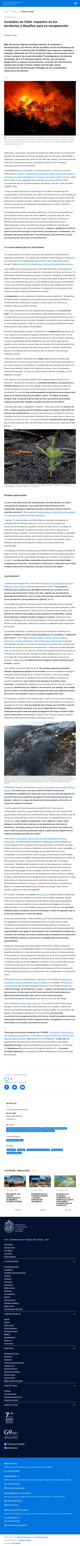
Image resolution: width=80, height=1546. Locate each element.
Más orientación (12, 1505)
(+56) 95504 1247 (13, 1521)
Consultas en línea (10, 1394)
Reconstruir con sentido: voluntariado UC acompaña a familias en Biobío (14, 1197)
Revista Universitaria (11, 1331)
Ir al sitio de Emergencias (16, 1488)
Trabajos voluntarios (14, 1179)
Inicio (6, 12)
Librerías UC (8, 1360)
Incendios (11, 1150)
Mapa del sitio (11, 1448)
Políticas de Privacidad (14, 1444)
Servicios (9, 1348)
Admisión (7, 1297)
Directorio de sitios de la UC (13, 1397)
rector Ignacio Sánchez (14, 207)
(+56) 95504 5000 (13, 1484)
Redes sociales (9, 1325)
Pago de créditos (9, 1375)
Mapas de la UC (9, 1306)
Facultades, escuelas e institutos (14, 1273)
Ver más (19, 1210)
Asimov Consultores (23, 1537)
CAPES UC (43, 894)
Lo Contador (8, 1253)
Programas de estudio (11, 1267)
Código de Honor (9, 1288)
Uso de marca (8, 1343)
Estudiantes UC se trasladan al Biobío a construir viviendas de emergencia (39, 1197)
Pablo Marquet (10, 607)
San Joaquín (8, 1250)
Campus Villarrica (10, 1256)
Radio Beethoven (9, 1337)
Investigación (57, 1150)
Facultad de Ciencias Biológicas (54, 1128)
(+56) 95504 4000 (13, 1471)
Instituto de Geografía (46, 1131)
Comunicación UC (12, 1314)
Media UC (7, 1334)
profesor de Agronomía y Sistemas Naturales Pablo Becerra (47, 264)
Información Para (10, 1300)
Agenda (6, 1322)
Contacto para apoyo (14, 1501)
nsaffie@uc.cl (11, 1119)
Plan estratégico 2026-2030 (13, 1309)
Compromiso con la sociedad (38, 1150)
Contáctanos (10, 1386)
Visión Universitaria (10, 1328)
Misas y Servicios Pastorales (13, 1381)
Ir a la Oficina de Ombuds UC (17, 1525)
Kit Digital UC (16, 1543)
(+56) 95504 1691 (13, 1517)
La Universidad (11, 1261)
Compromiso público (15, 1140)
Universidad (8, 1282)
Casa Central (8, 1244)
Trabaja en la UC (9, 1366)
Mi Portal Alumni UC (10, 1369)
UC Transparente (9, 1294)
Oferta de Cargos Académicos (14, 1363)
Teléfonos (7, 1391)
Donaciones (8, 1291)
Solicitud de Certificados (12, 1372)
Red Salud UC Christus (11, 1353)
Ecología (21, 1150)
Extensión (7, 1276)
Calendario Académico (11, 1303)
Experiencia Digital (42, 1537)
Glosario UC (8, 1340)
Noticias (14, 12)
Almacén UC (8, 1356)
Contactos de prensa (11, 1400)
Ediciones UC (8, 1285)
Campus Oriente (9, 1247)
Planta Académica (14, 1153)
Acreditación (10, 1405)
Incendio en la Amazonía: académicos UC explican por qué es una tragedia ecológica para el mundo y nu (64, 1199)
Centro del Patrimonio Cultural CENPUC (21, 1131)
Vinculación (8, 1279)
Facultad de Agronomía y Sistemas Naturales (23, 1128)
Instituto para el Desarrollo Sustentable (55, 641)
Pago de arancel (9, 1378)
